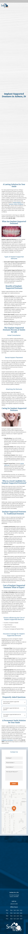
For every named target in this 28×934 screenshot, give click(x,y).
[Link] (4, 5)
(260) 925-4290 (14, 904)
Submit (14, 783)
